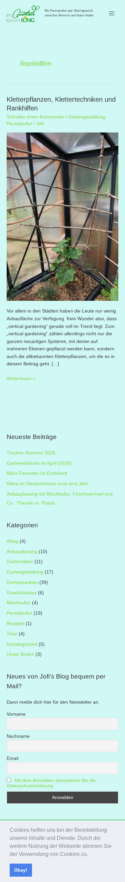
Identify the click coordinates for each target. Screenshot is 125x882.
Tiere (12, 633)
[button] (90, 855)
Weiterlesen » (21, 379)
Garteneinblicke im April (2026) (39, 463)
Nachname (18, 736)
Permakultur (19, 123)
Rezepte (15, 623)
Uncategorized (22, 644)
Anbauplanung (22, 551)
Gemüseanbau (22, 582)
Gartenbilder (20, 561)
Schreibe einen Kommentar (35, 116)
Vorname (16, 714)
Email (12, 758)
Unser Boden (20, 654)
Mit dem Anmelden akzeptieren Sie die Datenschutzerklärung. (51, 783)
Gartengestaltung (86, 116)
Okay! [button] (20, 870)
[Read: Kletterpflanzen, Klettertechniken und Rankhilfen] (62, 216)
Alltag (12, 541)
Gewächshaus (22, 592)
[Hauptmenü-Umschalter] (112, 13)
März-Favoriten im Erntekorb (37, 473)
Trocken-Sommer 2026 (31, 452)
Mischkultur (19, 602)
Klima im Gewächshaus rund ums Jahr (47, 483)
